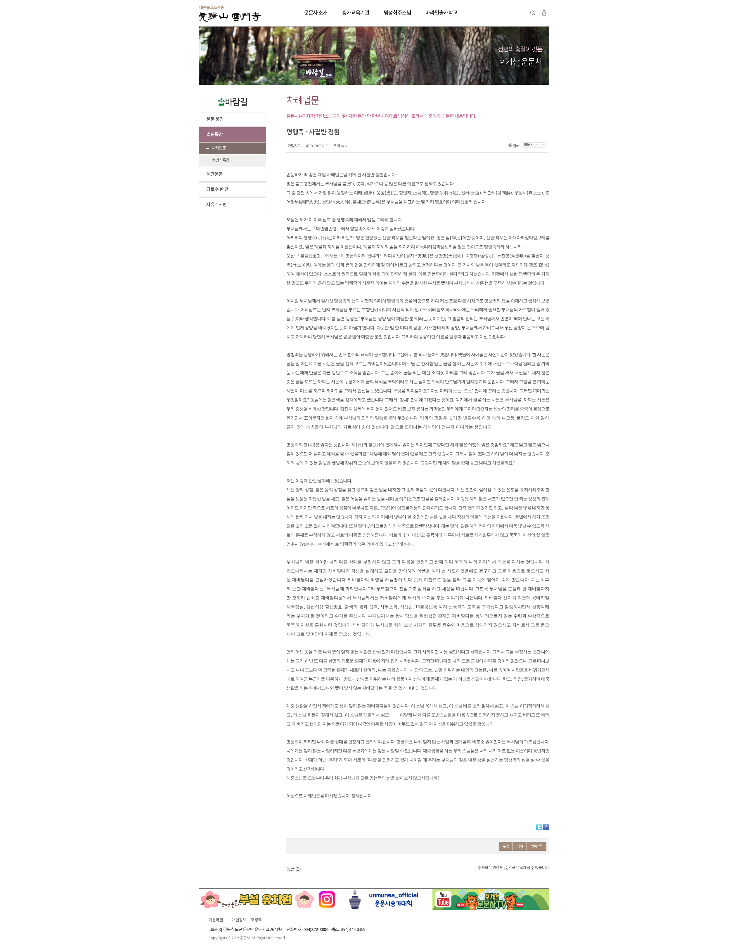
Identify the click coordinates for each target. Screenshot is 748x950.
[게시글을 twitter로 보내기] (539, 827)
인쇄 (516, 146)
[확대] (537, 144)
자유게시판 (216, 204)
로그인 (544, 13)
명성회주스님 (397, 13)
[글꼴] (528, 144)
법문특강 (214, 134)
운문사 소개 (315, 13)
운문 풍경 (215, 119)
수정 (506, 846)
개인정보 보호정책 (247, 920)
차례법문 (219, 148)
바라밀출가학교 (441, 13)
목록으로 (537, 846)
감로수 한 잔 (217, 189)
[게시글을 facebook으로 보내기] (546, 827)
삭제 (520, 846)
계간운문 (214, 174)
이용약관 (215, 920)
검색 (533, 13)
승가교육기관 (355, 13)
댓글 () (293, 869)
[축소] (543, 144)
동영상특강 (220, 160)
